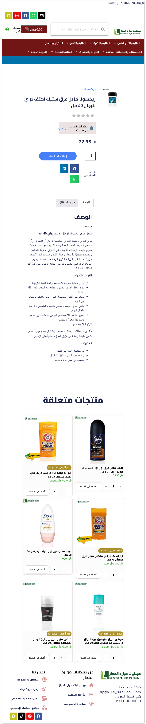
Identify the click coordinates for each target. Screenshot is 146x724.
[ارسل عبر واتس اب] (44, 689)
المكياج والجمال (53, 43)
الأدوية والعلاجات (89, 52)
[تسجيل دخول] (7, 29)
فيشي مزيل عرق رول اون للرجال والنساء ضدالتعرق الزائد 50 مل (103, 641)
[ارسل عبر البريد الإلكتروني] (44, 698)
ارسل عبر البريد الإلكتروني (24, 698)
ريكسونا (90, 89)
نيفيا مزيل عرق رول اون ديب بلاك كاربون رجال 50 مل (102, 469)
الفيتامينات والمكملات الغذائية (124, 52)
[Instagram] (17, 15)
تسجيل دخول (17, 29)
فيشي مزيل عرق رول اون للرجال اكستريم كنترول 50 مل (52, 641)
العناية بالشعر (78, 43)
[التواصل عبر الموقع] (44, 679)
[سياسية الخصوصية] (91, 704)
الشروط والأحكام (77, 694)
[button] (74, 168)
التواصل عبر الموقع (28, 679)
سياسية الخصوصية (75, 704)
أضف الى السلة (88, 486)
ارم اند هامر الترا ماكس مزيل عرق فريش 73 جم (102, 557)
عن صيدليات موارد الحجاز (72, 685)
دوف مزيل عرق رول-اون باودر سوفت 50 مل (48, 552)
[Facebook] (25, 15)
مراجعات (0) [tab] (67, 202)
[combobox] (79, 29)
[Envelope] (41, 15)
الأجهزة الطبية (39, 52)
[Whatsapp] (33, 15)
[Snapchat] (8, 15)
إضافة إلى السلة (58, 156)
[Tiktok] (21, 716)
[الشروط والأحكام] (91, 694)
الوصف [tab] (86, 202)
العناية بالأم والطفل (128, 43)
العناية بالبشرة (101, 43)
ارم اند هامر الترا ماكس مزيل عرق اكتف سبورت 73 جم (50, 474)
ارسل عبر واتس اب (29, 689)
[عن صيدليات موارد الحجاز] (91, 685)
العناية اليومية (63, 52)
